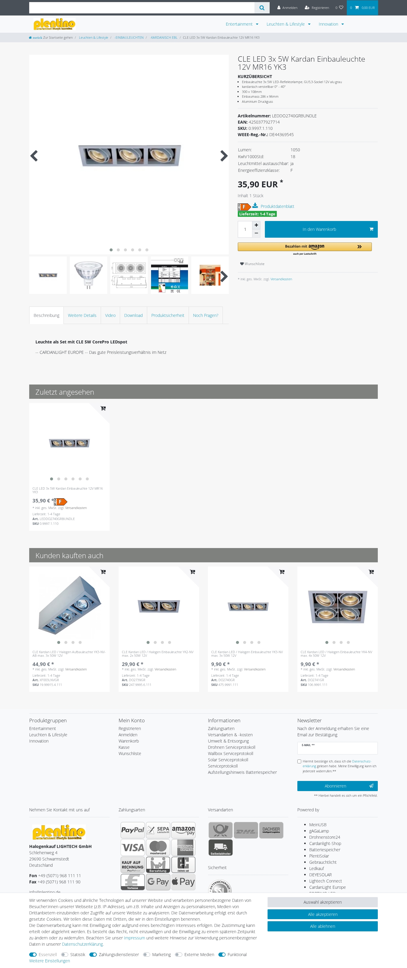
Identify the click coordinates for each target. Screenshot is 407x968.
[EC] (183, 864)
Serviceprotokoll (223, 766)
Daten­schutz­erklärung (82, 944)
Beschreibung (46, 315)
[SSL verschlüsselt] (220, 891)
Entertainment (240, 24)
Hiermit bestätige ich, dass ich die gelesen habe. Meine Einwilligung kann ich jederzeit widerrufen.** (339, 766)
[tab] (46, 315)
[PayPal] (132, 830)
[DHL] (246, 830)
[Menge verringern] (256, 233)
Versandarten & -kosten (230, 734)
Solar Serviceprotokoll (228, 759)
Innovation (329, 24)
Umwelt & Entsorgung (228, 741)
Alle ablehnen (322, 926)
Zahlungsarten (221, 728)
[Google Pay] (158, 882)
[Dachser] (271, 830)
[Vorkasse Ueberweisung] (132, 882)
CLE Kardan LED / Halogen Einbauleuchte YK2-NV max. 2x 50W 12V (157, 654)
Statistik (77, 954)
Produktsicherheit (167, 315)
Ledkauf (316, 868)
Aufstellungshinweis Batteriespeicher (242, 772)
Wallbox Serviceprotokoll (230, 753)
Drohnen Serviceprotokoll (231, 747)
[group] (69, 443)
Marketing (161, 954)
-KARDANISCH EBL (163, 37)
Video (110, 315)
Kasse (124, 747)
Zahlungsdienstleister (119, 954)
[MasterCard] (158, 847)
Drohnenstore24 (324, 837)
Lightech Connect (325, 881)
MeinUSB (318, 824)
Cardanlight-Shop (325, 843)
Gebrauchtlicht (323, 862)
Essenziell (48, 954)
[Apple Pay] (183, 882)
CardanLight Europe (327, 887)
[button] (305, 249)
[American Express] (183, 847)
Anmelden (128, 734)
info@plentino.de (44, 892)
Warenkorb (129, 741)
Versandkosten (281, 279)
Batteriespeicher (324, 849)
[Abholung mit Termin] (220, 847)
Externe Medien (199, 954)
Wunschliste (254, 263)
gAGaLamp (319, 831)
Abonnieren (335, 786)
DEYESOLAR (320, 874)
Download (133, 315)
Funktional (237, 954)
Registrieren (130, 728)
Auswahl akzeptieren (323, 902)
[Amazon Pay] (183, 830)
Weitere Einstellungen (49, 961)
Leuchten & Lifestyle (286, 24)
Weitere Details (82, 315)
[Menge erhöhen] (256, 225)
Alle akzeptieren (323, 914)
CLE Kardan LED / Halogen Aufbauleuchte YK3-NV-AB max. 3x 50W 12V (69, 654)
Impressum (134, 938)
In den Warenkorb (319, 229)
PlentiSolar (319, 856)
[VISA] (132, 847)
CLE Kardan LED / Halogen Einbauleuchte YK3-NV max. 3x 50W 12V (247, 654)
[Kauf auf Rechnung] (132, 864)
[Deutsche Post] (220, 830)
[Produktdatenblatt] (256, 206)
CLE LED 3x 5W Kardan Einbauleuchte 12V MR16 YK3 (67, 490)
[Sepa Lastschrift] (158, 830)
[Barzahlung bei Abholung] (158, 864)
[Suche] (262, 7)
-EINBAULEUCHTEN (129, 37)
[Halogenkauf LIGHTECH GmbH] (59, 832)
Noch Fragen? (205, 315)
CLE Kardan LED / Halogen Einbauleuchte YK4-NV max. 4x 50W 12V (336, 654)
